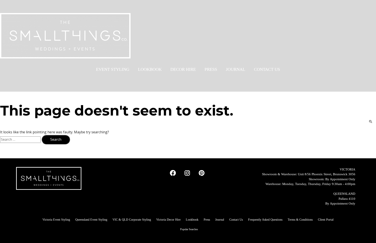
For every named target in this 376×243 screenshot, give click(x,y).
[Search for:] (21, 139)
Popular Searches (189, 229)
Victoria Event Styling (56, 219)
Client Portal (326, 219)
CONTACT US (267, 69)
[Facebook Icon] (173, 173)
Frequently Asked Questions (265, 219)
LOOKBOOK (150, 69)
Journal (219, 219)
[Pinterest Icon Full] (201, 173)
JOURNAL (235, 69)
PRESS (211, 69)
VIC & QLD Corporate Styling (131, 219)
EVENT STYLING (112, 69)
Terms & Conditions (300, 219)
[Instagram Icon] (187, 173)
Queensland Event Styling (91, 219)
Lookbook (192, 219)
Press (207, 219)
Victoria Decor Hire (168, 219)
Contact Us (236, 219)
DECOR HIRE (183, 69)
